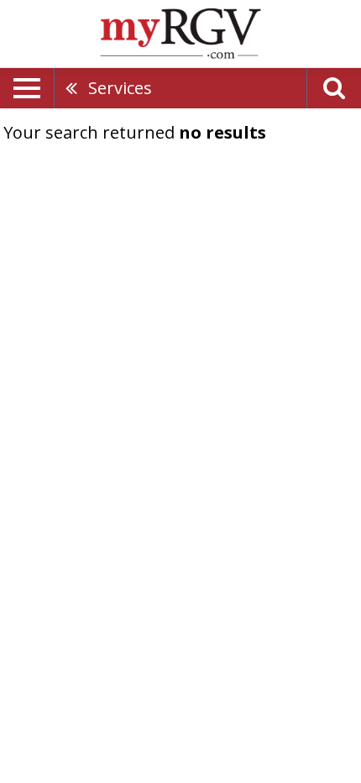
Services (120, 87)
